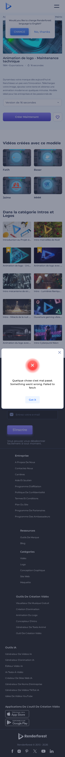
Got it (32, 399)
